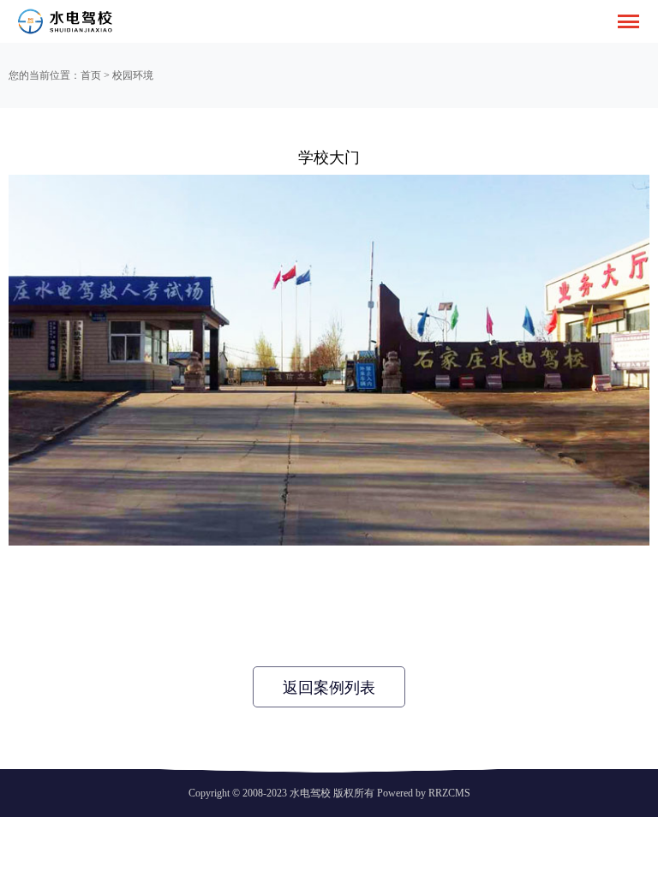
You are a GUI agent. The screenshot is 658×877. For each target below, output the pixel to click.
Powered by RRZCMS (422, 793)
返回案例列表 (329, 687)
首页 (91, 75)
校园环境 (132, 75)
